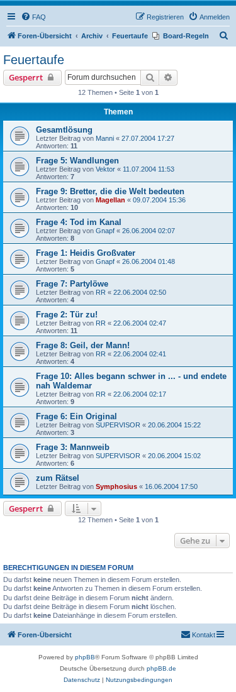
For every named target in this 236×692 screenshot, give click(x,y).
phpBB (85, 657)
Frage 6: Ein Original (76, 416)
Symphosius (116, 486)
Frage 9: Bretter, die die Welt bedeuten (110, 191)
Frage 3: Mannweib (73, 447)
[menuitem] (33, 17)
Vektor (105, 169)
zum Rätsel (57, 478)
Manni (105, 138)
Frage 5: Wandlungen (77, 160)
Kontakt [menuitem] (203, 635)
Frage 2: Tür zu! (67, 314)
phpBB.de (161, 668)
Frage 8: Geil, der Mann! (83, 345)
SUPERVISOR (118, 425)
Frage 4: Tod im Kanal (78, 222)
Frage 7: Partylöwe (72, 283)
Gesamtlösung (64, 130)
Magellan (110, 200)
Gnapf (105, 230)
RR (101, 292)
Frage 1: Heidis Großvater (85, 253)
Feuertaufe (33, 60)
